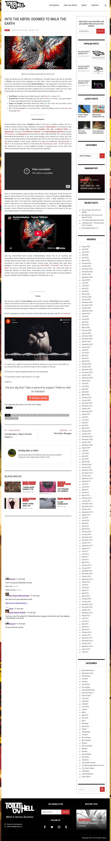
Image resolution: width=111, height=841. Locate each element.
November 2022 (87, 372)
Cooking (84, 681)
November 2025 (87, 272)
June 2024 (85, 319)
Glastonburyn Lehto (50, 144)
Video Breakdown (87, 774)
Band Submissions (88, 670)
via (10, 382)
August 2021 (86, 414)
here (46, 96)
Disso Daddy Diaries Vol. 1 (90, 228)
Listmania (61, 484)
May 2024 (85, 322)
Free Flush (85, 698)
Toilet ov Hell (92, 838)
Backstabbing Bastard (54, 132)
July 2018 (85, 518)
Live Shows (85, 707)
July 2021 (85, 417)
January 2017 (86, 568)
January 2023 (86, 367)
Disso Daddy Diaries (88, 690)
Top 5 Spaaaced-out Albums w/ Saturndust (63, 491)
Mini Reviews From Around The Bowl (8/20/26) (98, 117)
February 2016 (86, 599)
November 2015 (87, 607)
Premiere (85, 734)
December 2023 (87, 336)
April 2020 (85, 459)
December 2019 (87, 470)
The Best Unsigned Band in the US (93, 765)
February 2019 (86, 498)
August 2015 (86, 615)
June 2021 (85, 420)
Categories (54, 5)
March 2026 (86, 260)
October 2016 (86, 576)
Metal (7, 30)
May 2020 (85, 456)
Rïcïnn (66, 415)
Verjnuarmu (22, 134)
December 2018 (87, 504)
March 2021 (86, 428)
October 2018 (86, 509)
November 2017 (87, 540)
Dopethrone (32, 415)
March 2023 (86, 361)
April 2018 (85, 526)
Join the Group (70, 5)
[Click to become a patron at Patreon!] (38, 398)
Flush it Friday (86, 695)
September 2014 (87, 646)
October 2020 (86, 442)
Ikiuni (7, 144)
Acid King (15, 415)
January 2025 (86, 299)
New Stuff (32, 482)
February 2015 (86, 632)
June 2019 (85, 487)
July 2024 (85, 316)
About (84, 5)
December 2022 (87, 369)
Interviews (61, 482)
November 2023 (87, 339)
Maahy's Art (57, 415)
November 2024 (87, 305)
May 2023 (85, 355)
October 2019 (86, 476)
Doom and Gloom (87, 693)
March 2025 (86, 294)
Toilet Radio (85, 771)
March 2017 (86, 562)
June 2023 (85, 353)
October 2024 (86, 308)
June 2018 (85, 520)
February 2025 (86, 297)
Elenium (37, 132)
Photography (86, 732)
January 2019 (86, 501)
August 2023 (86, 347)
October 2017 (86, 543)
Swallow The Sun (46, 129)
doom (23, 415)
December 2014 (87, 638)
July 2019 (85, 484)
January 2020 (86, 467)
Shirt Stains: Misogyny (62, 433)
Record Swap (86, 737)
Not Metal (67, 498)
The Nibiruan (28, 132)
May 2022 (85, 389)
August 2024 (86, 313)
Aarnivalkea (45, 266)
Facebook (66, 313)
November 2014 (87, 641)
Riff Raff (84, 749)
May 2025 (85, 288)
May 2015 (85, 624)
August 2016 (86, 582)
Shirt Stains (85, 757)
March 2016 (86, 596)
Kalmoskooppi (64, 141)
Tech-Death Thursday (87, 180)
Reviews (32, 484)
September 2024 (87, 311)
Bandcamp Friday (87, 673)
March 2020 (86, 462)
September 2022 (87, 378)
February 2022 (86, 397)
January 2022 (86, 400)
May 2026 (85, 255)
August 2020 (86, 448)
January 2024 (86, 333)
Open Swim (85, 726)
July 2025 (85, 283)
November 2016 (87, 573)
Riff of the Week (87, 746)
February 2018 (86, 531)
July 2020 (85, 450)
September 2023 (87, 344)
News (84, 721)
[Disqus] (38, 547)
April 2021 (85, 425)
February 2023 (86, 364)
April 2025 (85, 291)
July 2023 (85, 350)
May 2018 (85, 523)
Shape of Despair (11, 418)
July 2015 (85, 618)
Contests (85, 679)
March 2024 (86, 327)
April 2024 (85, 325)
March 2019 (86, 495)
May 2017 (85, 557)
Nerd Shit (85, 715)
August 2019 (86, 481)
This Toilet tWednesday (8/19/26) (82, 133)
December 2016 (87, 571)
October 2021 (86, 408)
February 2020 (86, 464)
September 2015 (87, 613)
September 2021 (87, 411)
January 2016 (86, 601)
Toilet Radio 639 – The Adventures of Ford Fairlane (98, 133)
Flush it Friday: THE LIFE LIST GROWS (83, 117)
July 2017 (85, 551)
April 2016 (85, 593)
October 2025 (86, 274)
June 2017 (85, 554)
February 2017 (86, 565)
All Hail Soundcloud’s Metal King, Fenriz (64, 504)
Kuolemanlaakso (44, 415)
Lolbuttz (84, 709)
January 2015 (86, 635)
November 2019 (87, 473)
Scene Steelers (86, 754)
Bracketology (86, 676)
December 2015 (87, 604)
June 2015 (85, 621)
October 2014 (86, 643)
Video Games (86, 777)
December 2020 (87, 436)
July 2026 (85, 249)
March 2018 (86, 529)
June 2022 (85, 386)
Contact (95, 5)
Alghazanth (9, 132)
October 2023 (86, 341)
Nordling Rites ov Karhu (20, 30)
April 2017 (85, 559)
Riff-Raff (84, 751)
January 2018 (86, 534)
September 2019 (87, 478)
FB (49, 273)
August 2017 (86, 548)
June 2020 (85, 453)
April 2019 (85, 492)
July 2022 (85, 383)
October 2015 (86, 610)
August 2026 (86, 246)
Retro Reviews (86, 740)
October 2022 (86, 375)
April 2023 (85, 358)
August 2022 (86, 381)
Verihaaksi (55, 266)
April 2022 (85, 392)
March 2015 (86, 629)
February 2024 (86, 330)
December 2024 (87, 302)
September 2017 (87, 546)
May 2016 (85, 590)
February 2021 (86, 431)
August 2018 (86, 515)
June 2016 (85, 587)
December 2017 (87, 537)
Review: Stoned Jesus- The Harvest (28, 506)
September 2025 (87, 277)
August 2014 (86, 649)
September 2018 (87, 512)
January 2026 (86, 266)
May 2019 (85, 490)
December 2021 (87, 403)
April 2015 (85, 627)
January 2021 (86, 434)
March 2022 (86, 395)
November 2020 (87, 439)
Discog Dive (86, 684)
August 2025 (86, 280)
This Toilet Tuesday (88, 768)
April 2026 (85, 258)
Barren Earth (62, 129)
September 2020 (87, 445)
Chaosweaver (51, 127)
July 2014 (85, 652)
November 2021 (87, 406)
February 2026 (86, 263)
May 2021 (85, 423)
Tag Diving (85, 760)
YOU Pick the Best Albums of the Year (84, 83)
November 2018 (87, 506)
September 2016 (87, 579)
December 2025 (87, 269)
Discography (86, 687)
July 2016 (85, 585)
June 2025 (85, 285)
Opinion (25, 484)
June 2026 (85, 252)
